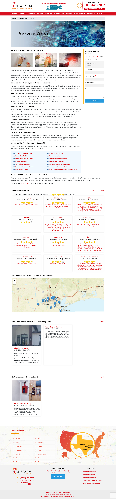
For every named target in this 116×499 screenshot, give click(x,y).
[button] (60, 310)
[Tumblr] (68, 471)
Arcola (40, 446)
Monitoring (48, 13)
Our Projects (91, 13)
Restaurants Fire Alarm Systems (59, 164)
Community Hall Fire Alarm (24, 159)
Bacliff (18, 454)
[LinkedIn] (51, 471)
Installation (31, 13)
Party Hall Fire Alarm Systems (24, 167)
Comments (88, 89)
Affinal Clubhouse (21, 348)
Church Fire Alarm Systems (58, 159)
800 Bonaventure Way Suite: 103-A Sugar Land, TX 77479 (27, 478)
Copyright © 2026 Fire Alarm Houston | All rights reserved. (59, 496)
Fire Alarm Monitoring (73, 65)
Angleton (19, 446)
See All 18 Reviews (98, 190)
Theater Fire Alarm (21, 161)
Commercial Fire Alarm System (92, 480)
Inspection (40, 13)
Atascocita (19, 450)
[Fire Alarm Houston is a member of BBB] (54, 7)
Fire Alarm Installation (24, 65)
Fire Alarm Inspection (48, 65)
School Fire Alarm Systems (23, 153)
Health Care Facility (21, 156)
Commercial (22, 13)
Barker (18, 458)
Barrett (40, 458)
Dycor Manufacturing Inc (24, 403)
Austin (40, 450)
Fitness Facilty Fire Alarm (57, 161)
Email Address (90, 82)
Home (15, 13)
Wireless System (59, 13)
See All (102, 321)
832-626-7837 (95, 5)
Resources (69, 13)
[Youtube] (55, 471)
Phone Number (90, 76)
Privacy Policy (66, 492)
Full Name (89, 70)
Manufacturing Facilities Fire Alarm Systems (63, 170)
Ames (17, 442)
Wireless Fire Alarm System (91, 483)
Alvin (39, 438)
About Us (99, 13)
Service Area (23, 18)
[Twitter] (60, 471)
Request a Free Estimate (94, 9)
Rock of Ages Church (53, 327)
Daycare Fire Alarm (21, 170)
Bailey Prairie (42, 454)
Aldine (18, 438)
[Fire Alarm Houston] (22, 5)
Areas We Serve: (17, 431)
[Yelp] (64, 471)
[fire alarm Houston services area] (82, 445)
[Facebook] (47, 471)
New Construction (55, 156)
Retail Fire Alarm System (57, 153)
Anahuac (40, 442)
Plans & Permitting (79, 13)
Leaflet (77, 311)
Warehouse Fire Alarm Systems (59, 167)
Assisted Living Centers (22, 164)
